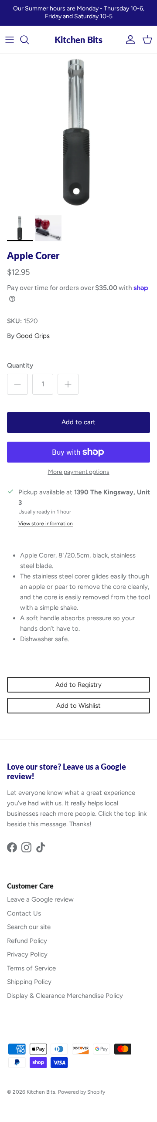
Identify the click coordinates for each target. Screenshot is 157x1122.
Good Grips (33, 336)
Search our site (29, 927)
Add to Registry (78, 685)
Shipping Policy (29, 982)
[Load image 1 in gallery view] (78, 132)
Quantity (20, 365)
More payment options (78, 472)
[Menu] (9, 39)
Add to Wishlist (78, 706)
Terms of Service (31, 968)
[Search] (28, 39)
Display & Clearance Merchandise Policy (65, 996)
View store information (45, 523)
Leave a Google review (40, 899)
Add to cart (78, 422)
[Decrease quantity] (17, 384)
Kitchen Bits (41, 1092)
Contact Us (24, 913)
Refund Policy (27, 941)
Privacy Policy (27, 954)
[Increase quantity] (68, 384)
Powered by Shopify (81, 1092)
